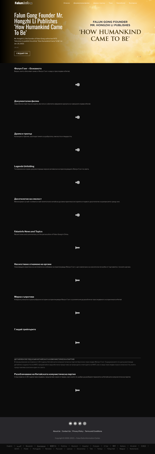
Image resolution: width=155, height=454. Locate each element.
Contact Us (66, 431)
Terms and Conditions (93, 431)
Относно (67, 3)
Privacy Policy (77, 431)
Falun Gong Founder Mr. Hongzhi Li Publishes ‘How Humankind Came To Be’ (38, 24)
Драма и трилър (99, 3)
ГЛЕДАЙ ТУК (22, 53)
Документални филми (82, 3)
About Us (56, 431)
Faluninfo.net (121, 3)
